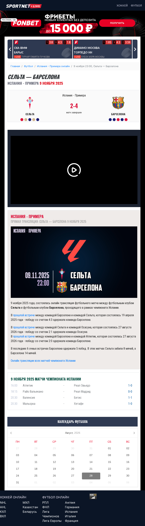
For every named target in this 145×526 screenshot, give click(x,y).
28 (35, 448)
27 (17, 448)
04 (35, 455)
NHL (3, 502)
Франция (71, 521)
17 (17, 468)
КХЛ (3, 511)
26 (54, 475)
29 (54, 448)
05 (54, 455)
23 (127, 468)
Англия (70, 502)
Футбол (136, 5)
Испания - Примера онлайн (53, 66)
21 (91, 468)
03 (17, 455)
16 (127, 461)
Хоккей (122, 5)
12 (54, 461)
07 (91, 455)
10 (17, 461)
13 (72, 461)
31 (91, 448)
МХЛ (26, 502)
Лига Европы (52, 521)
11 (36, 461)
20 (72, 468)
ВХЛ (3, 516)
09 (127, 455)
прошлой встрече (24, 315)
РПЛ (45, 502)
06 (72, 455)
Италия (70, 516)
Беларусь (30, 511)
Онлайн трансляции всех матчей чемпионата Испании (43, 360)
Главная (15, 66)
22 (109, 468)
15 (109, 461)
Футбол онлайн (55, 497)
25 (35, 475)
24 (17, 475)
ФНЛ (45, 507)
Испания (71, 511)
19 (54, 468)
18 (35, 468)
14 (91, 461)
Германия (72, 507)
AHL (3, 507)
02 (127, 448)
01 (109, 448)
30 (72, 448)
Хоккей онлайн (13, 497)
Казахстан (30, 507)
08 (109, 455)
